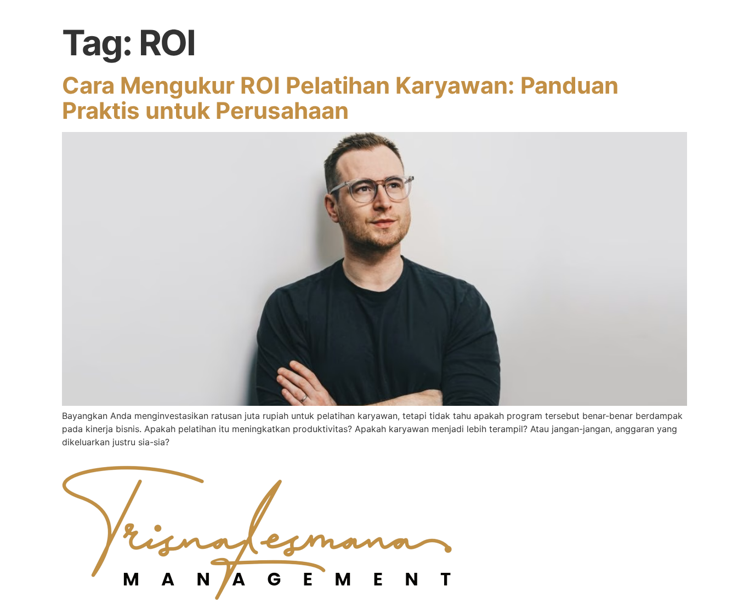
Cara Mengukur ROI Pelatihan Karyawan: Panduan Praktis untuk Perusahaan (340, 97)
